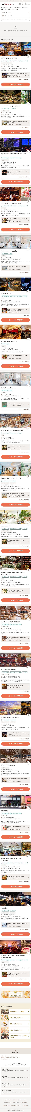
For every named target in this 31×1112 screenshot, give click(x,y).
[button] (15, 1070)
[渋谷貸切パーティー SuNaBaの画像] (15, 332)
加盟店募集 (24, 1102)
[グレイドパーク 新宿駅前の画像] (15, 756)
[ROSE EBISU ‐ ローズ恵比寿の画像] (15, 49)
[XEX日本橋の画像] (15, 899)
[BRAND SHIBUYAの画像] (15, 284)
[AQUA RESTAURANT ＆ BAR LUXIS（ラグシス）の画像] (15, 145)
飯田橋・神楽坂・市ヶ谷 (5, 1059)
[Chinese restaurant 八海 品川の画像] (15, 242)
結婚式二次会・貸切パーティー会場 (8, 1057)
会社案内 (5, 1100)
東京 (18, 1057)
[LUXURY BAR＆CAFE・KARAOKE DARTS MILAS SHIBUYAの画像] (15, 947)
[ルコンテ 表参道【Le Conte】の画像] (15, 660)
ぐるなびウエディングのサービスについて (11, 1105)
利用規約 (10, 1100)
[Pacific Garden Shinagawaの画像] (15, 379)
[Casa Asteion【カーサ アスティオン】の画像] (15, 97)
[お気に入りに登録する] (28, 56)
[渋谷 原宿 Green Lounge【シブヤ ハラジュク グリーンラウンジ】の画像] (15, 563)
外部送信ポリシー (8, 1102)
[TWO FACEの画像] (15, 802)
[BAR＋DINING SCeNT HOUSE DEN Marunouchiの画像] (15, 849)
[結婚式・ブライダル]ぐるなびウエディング (9, 1056)
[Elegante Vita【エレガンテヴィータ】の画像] (15, 469)
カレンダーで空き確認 (17, 84)
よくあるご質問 (25, 1105)
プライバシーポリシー (22, 1100)
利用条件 (15, 1100)
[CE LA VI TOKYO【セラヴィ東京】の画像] (15, 708)
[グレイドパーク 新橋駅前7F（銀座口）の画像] (15, 613)
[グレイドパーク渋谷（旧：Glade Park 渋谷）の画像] (15, 421)
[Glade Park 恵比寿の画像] (15, 517)
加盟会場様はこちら (17, 1102)
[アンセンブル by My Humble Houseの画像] (15, 194)
